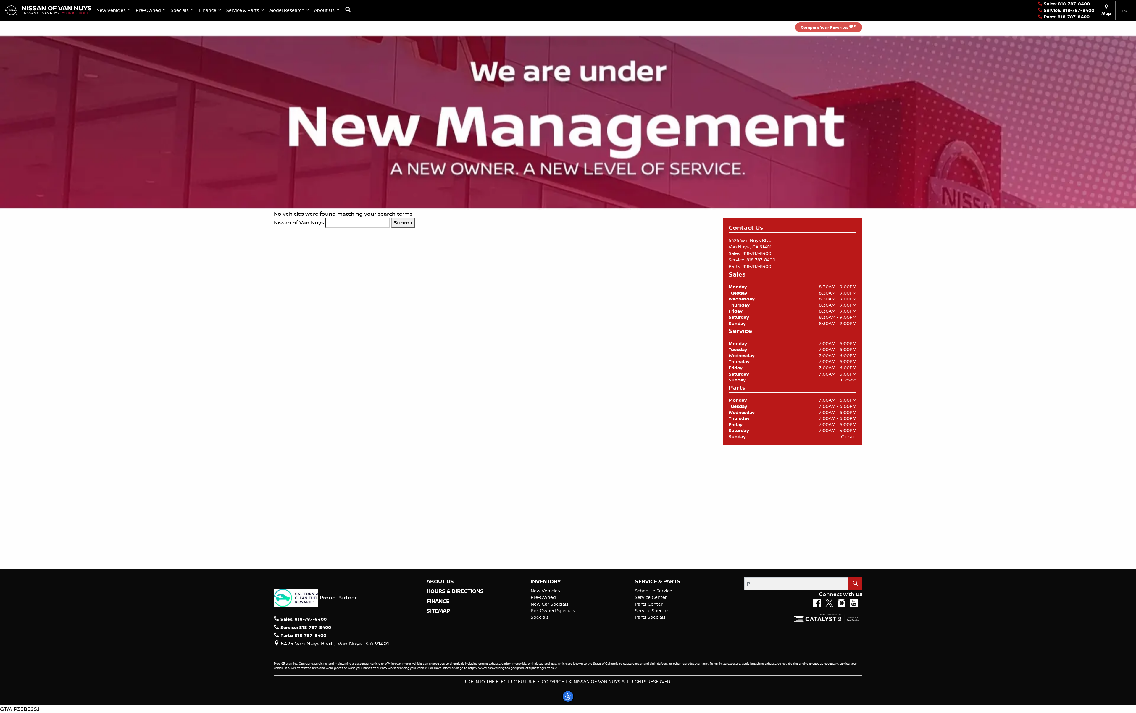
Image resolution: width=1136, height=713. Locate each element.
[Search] (855, 583)
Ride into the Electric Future (499, 681)
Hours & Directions (455, 591)
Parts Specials (650, 617)
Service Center (651, 597)
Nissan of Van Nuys (299, 222)
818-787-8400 (756, 253)
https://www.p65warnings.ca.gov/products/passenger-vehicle (512, 668)
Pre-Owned (543, 597)
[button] (114, 10)
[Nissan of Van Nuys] (48, 10)
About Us (440, 581)
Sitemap (438, 611)
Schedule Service (653, 591)
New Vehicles (545, 591)
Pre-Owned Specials (553, 610)
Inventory (546, 581)
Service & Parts (657, 581)
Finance (438, 601)
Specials (540, 617)
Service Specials (652, 610)
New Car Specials (550, 604)
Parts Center (649, 604)
